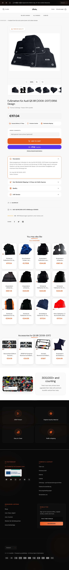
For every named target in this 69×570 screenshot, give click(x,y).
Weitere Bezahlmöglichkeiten (34, 151)
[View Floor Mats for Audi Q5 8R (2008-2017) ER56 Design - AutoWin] (15, 90)
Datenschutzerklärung (45, 486)
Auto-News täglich (10, 513)
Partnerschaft (43, 470)
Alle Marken (36, 15)
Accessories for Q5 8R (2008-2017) (34, 335)
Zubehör (45, 15)
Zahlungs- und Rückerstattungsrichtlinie (50, 482)
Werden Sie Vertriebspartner (13, 521)
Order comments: (15, 130)
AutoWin (11, 553)
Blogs (6, 509)
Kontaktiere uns (43, 494)
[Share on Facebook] (14, 221)
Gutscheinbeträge (10, 525)
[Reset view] (42, 82)
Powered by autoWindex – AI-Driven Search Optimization (29, 553)
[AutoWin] (34, 9)
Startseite (3, 20)
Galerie (41, 478)
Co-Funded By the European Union (15, 466)
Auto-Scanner (9, 517)
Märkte (41, 474)
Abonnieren (51, 523)
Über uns (41, 466)
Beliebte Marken (25, 15)
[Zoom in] (37, 82)
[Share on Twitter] (18, 221)
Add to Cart (36, 141)
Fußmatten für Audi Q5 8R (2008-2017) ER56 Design (22, 20)
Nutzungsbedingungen (45, 490)
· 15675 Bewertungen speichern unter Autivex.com (28, 216)
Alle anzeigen (34, 240)
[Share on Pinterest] (22, 221)
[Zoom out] (26, 82)
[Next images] (59, 90)
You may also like (34, 236)
